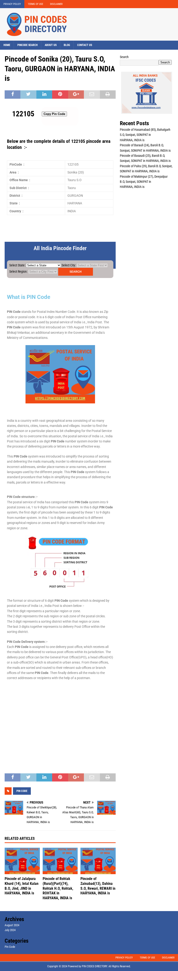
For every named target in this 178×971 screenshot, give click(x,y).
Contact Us (84, 45)
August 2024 (12, 925)
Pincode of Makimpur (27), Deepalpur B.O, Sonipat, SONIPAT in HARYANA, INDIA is (144, 182)
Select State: (17, 265)
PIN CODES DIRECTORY (94, 966)
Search (124, 57)
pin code (21, 791)
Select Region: (18, 271)
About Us (51, 45)
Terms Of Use (35, 4)
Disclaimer (56, 4)
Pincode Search (27, 45)
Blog (67, 45)
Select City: (69, 265)
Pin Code (10, 946)
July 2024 (10, 930)
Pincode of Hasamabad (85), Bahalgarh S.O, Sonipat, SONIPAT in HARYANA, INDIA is (145, 135)
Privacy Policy (12, 4)
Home (6, 45)
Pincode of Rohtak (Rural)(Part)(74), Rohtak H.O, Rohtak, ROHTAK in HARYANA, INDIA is (58, 888)
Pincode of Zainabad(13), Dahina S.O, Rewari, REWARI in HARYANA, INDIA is (97, 885)
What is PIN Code (28, 297)
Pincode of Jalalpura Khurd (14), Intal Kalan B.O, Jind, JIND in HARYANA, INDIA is (21, 885)
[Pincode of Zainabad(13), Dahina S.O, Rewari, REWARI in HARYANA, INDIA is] (98, 861)
